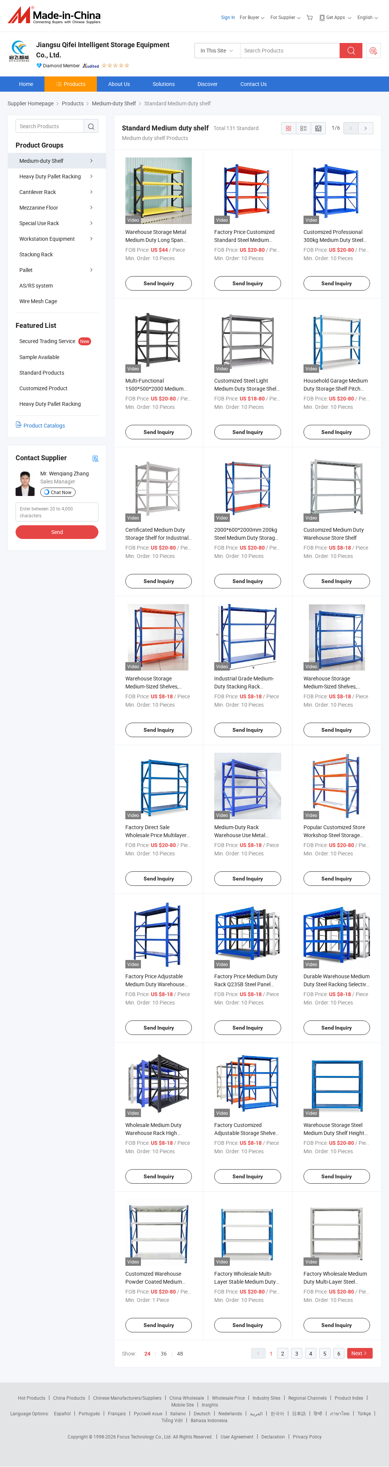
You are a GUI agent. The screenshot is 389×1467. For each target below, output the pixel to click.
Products (74, 83)
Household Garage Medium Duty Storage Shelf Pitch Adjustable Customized (336, 388)
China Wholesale (186, 1398)
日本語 (299, 1413)
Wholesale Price (228, 1398)
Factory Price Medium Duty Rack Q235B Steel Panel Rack (246, 984)
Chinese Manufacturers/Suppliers (127, 1398)
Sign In (228, 17)
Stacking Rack (36, 254)
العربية (256, 1413)
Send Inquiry (159, 283)
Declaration (273, 1437)
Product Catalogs (44, 425)
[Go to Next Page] (366, 128)
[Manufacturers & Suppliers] (56, 15)
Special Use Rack (39, 223)
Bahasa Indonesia (209, 1420)
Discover (208, 83)
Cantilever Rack (37, 191)
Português (89, 1413)
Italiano (178, 1413)
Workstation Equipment (47, 238)
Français (117, 1413)
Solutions (164, 83)
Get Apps (335, 17)
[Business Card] (95, 458)
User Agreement (237, 1437)
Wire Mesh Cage (38, 301)
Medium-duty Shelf (41, 160)
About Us (119, 83)
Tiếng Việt (172, 1420)
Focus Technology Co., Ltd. (145, 1437)
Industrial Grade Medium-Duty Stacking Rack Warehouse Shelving (244, 686)
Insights (210, 1405)
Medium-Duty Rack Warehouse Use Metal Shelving (239, 835)
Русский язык (148, 1413)
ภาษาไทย (339, 1413)
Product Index (349, 1398)
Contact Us (253, 83)
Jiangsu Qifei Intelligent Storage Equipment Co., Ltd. (102, 50)
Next (356, 1353)
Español (62, 1413)
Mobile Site (182, 1405)
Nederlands (230, 1413)
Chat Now (61, 492)
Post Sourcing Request (373, 50)
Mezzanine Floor (38, 207)
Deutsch (202, 1413)
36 (164, 1353)
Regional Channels (307, 1398)
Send (57, 532)
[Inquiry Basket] (311, 17)
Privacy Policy (307, 1437)
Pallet (26, 269)
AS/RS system (36, 285)
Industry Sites (266, 1398)
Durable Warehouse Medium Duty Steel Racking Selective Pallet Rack (337, 984)
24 (147, 1354)
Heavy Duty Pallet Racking (50, 176)
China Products (69, 1398)
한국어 (277, 1413)
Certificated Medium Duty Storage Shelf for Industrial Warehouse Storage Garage (157, 537)
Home (26, 83)
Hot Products (31, 1398)
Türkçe (364, 1413)
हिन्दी (318, 1413)
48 (180, 1353)
